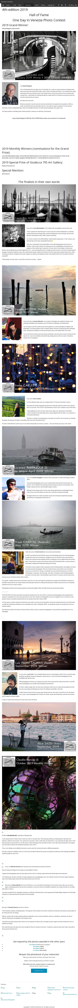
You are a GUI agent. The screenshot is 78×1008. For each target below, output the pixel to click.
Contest (8, 5)
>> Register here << (39, 971)
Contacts (43, 5)
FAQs (15, 5)
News (19, 5)
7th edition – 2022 (72, 5)
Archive (37, 5)
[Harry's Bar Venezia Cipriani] (34, 988)
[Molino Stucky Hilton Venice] (18, 988)
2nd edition (36, 948)
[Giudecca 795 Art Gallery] (23, 994)
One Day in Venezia (7, 2)
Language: (50, 5)
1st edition (36, 950)
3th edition (36, 946)
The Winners (28, 5)
